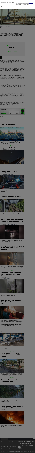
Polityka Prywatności (3, 7)
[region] (17, 4)
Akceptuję (31, 3)
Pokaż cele (31, 5)
